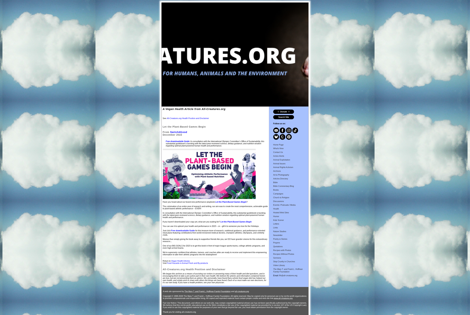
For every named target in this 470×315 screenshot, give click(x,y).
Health (276, 209)
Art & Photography (281, 175)
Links (275, 228)
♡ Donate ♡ (284, 112)
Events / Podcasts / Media (284, 205)
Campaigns (278, 194)
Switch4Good (178, 132)
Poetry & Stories (280, 239)
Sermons (277, 258)
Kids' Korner (278, 220)
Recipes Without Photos (283, 254)
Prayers (276, 243)
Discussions (278, 201)
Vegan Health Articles (180, 261)
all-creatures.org (242, 291)
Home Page (278, 145)
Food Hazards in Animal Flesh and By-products (187, 263)
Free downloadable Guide (183, 231)
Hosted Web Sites (281, 213)
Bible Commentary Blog (283, 186)
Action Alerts (278, 156)
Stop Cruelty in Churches (284, 262)
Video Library (279, 265)
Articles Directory (280, 179)
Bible (275, 182)
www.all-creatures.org (283, 298)
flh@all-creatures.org (288, 275)
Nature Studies (279, 231)
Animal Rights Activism (283, 167)
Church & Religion (281, 197)
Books (276, 190)
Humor (276, 216)
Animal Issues (279, 164)
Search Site (283, 117)
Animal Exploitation (281, 160)
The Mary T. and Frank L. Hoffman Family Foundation (207, 291)
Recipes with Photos (282, 250)
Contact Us (278, 152)
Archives (277, 171)
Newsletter (277, 235)
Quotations (278, 246)
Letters (276, 224)
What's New (278, 148)
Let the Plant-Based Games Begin (231, 202)
